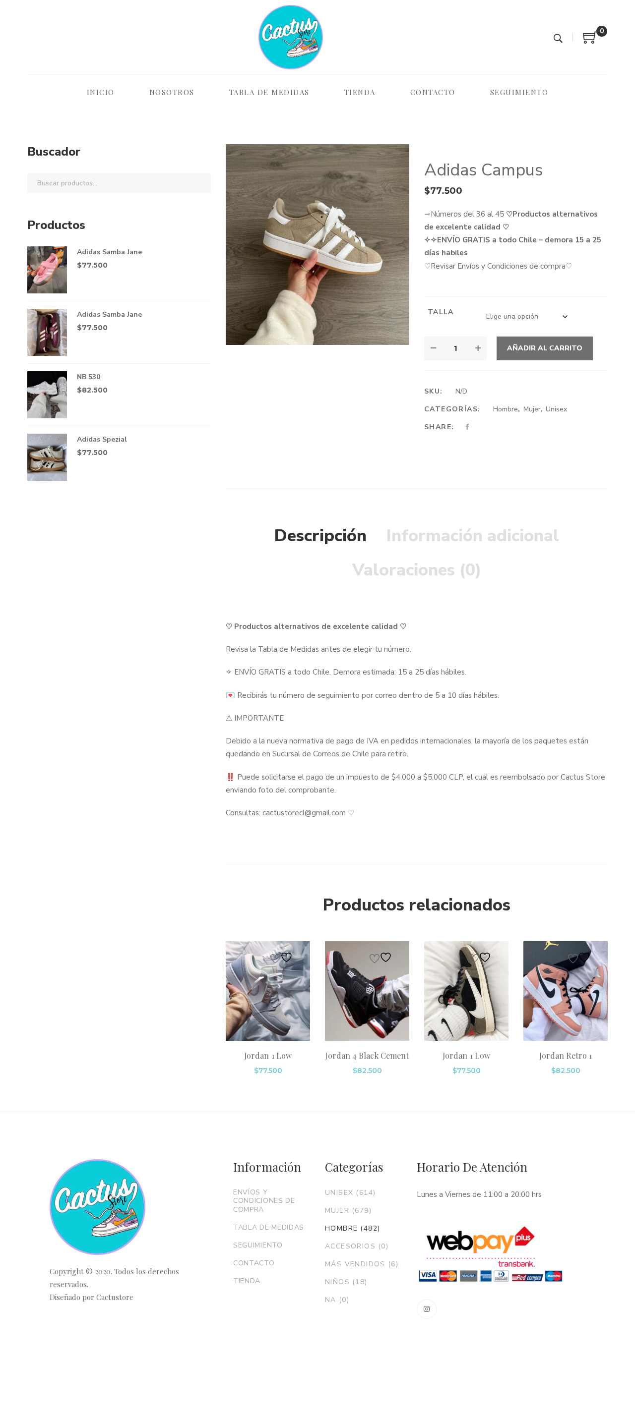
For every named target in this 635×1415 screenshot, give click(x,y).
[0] (590, 41)
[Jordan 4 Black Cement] (367, 991)
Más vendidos (361, 1264)
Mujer (532, 409)
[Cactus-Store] (290, 37)
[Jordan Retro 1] (565, 991)
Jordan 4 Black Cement (367, 1055)
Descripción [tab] (320, 535)
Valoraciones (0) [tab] (417, 570)
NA (337, 1299)
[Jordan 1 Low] (268, 991)
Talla (441, 312)
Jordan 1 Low (268, 1055)
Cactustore (114, 1297)
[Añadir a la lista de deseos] (282, 957)
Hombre (505, 409)
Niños (346, 1282)
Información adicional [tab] (472, 535)
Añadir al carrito (544, 348)
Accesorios (356, 1246)
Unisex (556, 409)
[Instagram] (427, 1309)
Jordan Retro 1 (565, 1055)
